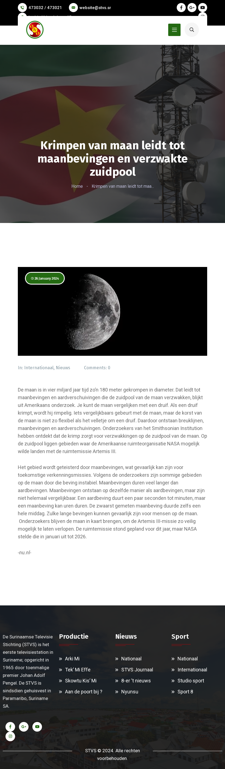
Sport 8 (185, 691)
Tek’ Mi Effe (78, 669)
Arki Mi (72, 658)
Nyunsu (129, 691)
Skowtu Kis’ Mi (81, 680)
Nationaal (131, 658)
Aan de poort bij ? (83, 691)
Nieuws (63, 367)
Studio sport (191, 680)
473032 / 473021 (45, 7)
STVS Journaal (137, 669)
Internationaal (39, 367)
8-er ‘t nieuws (136, 680)
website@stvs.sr (95, 7)
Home (77, 186)
